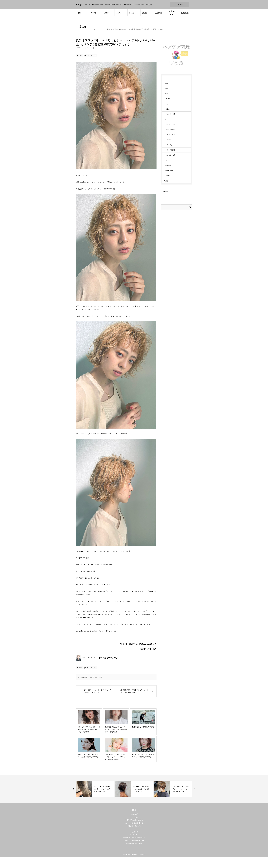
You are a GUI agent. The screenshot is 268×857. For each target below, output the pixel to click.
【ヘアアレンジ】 (170, 135)
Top (80, 12)
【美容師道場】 (169, 171)
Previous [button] (73, 789)
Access (158, 12)
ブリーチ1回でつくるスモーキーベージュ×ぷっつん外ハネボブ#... (181, 789)
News (93, 12)
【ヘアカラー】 (169, 140)
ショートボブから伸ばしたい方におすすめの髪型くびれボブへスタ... (102, 789)
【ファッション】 (170, 124)
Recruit (185, 12)
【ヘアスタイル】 (89, 48)
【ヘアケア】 (168, 145)
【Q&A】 (167, 93)
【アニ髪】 (167, 99)
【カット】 (167, 104)
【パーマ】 (167, 119)
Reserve (180, 5)
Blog (144, 12)
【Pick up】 (168, 88)
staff (85, 677)
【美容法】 (167, 176)
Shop (106, 12)
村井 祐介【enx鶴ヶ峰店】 (109, 658)
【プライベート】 (170, 129)
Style (119, 12)
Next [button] (195, 789)
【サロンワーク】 (170, 114)
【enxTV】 (167, 83)
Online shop (171, 12)
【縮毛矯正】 (168, 165)
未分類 (166, 181)
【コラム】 (167, 109)
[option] (95, 789)
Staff (131, 12)
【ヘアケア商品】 (170, 150)
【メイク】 (167, 160)
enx (79, 5)
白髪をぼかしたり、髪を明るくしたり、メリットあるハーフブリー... (141, 789)
